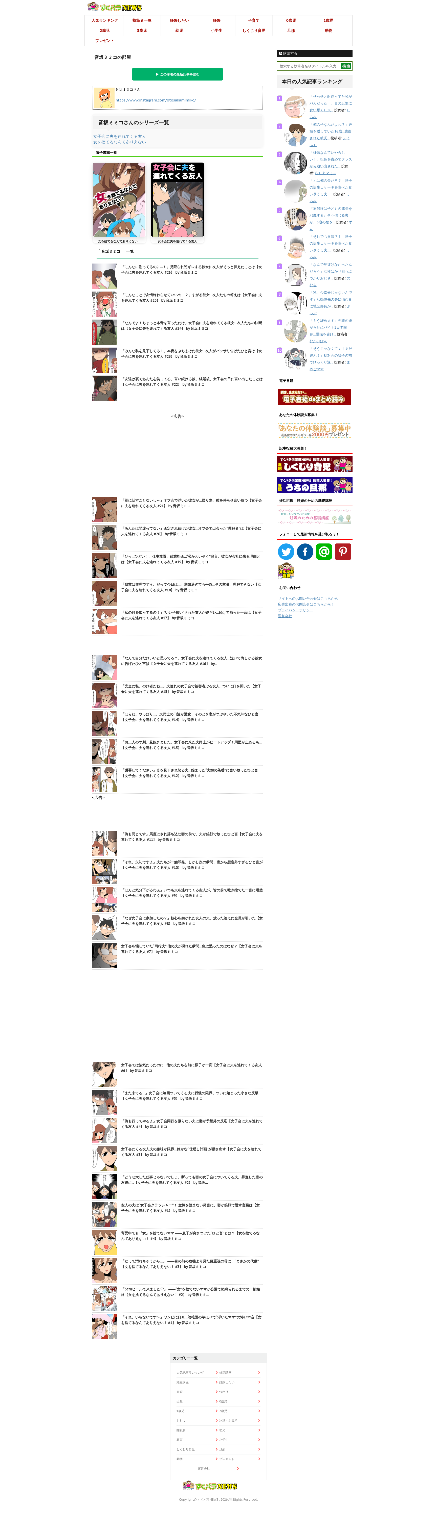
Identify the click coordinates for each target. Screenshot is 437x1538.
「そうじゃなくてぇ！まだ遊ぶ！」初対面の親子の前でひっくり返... (331, 355)
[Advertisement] (177, 1016)
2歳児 (105, 30)
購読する (289, 53)
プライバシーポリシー (295, 610)
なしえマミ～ (325, 173)
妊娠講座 (183, 1382)
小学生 (216, 30)
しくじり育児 (254, 30)
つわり (223, 1392)
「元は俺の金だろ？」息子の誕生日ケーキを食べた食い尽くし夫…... (331, 187)
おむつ (181, 1420)
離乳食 (181, 1430)
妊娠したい (179, 20)
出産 (180, 1401)
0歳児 (291, 20)
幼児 (179, 30)
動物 (328, 30)
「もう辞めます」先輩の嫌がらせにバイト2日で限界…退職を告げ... (331, 327)
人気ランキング (105, 20)
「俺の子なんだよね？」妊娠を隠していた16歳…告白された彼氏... (331, 131)
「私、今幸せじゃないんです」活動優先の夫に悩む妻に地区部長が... (331, 299)
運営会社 (285, 616)
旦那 (291, 30)
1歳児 (328, 20)
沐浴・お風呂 (228, 1420)
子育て (253, 20)
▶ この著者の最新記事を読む (178, 74)
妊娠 (217, 20)
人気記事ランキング (190, 1372)
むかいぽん (318, 341)
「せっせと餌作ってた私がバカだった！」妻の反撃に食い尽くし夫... (331, 103)
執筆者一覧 (142, 20)
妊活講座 (225, 1372)
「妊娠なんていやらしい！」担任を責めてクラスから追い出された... (331, 159)
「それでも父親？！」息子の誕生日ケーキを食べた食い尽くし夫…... (331, 243)
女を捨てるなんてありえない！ (121, 141)
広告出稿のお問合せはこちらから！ (306, 604)
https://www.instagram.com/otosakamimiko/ (156, 100)
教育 (180, 1440)
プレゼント (104, 40)
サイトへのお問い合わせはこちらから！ (310, 598)
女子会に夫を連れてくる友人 (119, 136)
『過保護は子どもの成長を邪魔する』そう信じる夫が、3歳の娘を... (331, 215)
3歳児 (142, 30)
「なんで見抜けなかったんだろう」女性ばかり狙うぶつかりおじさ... (331, 271)
